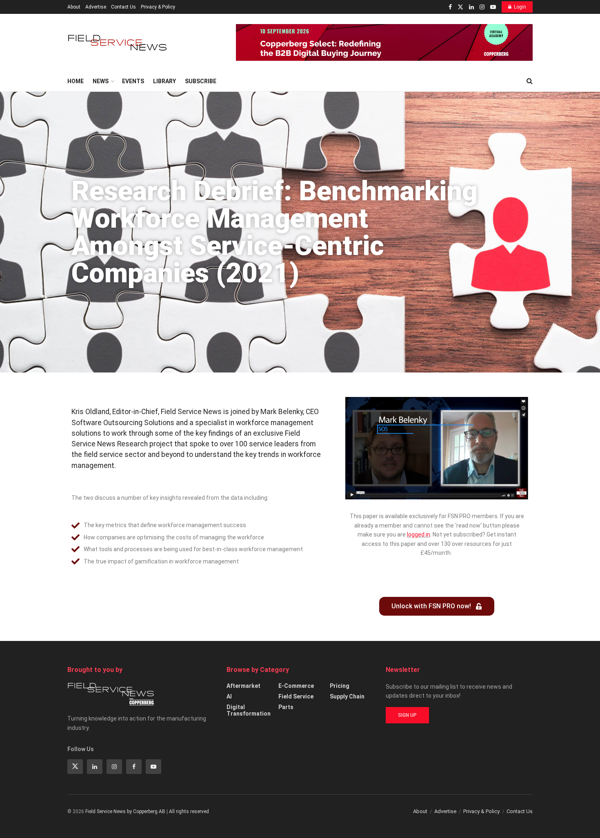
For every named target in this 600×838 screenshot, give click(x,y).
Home (75, 81)
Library (164, 81)
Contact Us (123, 7)
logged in (418, 534)
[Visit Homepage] (118, 43)
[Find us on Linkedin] (94, 766)
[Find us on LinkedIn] (471, 7)
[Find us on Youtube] (493, 7)
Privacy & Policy (158, 7)
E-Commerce (296, 686)
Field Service (295, 696)
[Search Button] (530, 81)
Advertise (95, 7)
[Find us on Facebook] (450, 7)
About (73, 7)
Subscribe (200, 81)
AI (229, 696)
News (101, 81)
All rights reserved (189, 811)
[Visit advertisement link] (384, 42)
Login (520, 7)
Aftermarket (243, 686)
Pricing (339, 686)
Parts (285, 707)
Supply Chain (347, 696)
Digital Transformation (249, 710)
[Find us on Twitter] (460, 7)
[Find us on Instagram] (482, 7)
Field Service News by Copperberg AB (125, 811)
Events (133, 81)
